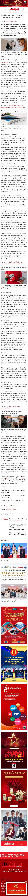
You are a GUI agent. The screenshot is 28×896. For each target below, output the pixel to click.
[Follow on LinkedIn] (16, 870)
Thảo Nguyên (14, 21)
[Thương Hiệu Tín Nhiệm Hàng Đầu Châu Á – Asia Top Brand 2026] (14, 570)
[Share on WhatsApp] (2, 515)
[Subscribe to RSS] (14, 870)
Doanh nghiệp (21, 854)
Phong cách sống (5, 856)
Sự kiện (2, 854)
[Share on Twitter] (5, 515)
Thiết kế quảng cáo (5, 62)
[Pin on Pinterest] (7, 515)
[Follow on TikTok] (13, 870)
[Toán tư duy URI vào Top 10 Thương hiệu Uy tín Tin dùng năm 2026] (14, 550)
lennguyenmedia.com (11, 509)
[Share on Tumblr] (9, 515)
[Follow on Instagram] (11, 870)
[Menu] (5, 9)
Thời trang (21, 855)
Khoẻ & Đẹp (14, 855)
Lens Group (23, 871)
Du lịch (7, 855)
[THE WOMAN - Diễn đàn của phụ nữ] (14, 10)
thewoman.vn (18, 520)
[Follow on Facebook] (9, 870)
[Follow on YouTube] (18, 870)
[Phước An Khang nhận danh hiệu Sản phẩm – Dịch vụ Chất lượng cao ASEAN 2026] (14, 591)
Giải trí (2, 855)
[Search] (23, 9)
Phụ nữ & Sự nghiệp (10, 854)
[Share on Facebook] (3, 515)
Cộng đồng (15, 856)
